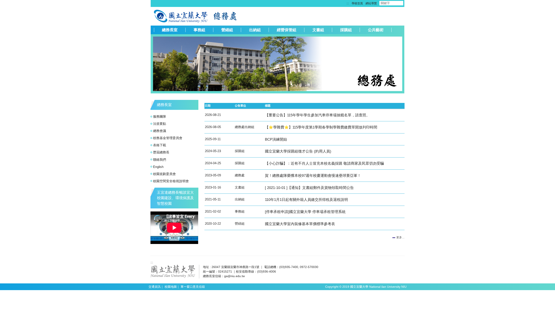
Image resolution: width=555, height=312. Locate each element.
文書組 (318, 30)
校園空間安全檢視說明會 (171, 181)
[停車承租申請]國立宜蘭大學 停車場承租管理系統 (305, 212)
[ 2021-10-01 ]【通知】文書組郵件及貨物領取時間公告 (309, 188)
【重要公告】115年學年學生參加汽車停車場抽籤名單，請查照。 (317, 115)
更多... (400, 237)
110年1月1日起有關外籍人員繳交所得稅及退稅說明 (306, 200)
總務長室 (170, 30)
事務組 (199, 30)
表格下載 (159, 145)
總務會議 (159, 131)
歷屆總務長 (161, 152)
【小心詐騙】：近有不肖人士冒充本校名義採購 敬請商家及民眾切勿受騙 (324, 163)
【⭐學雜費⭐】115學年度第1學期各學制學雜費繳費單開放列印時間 (321, 127)
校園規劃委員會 (164, 174)
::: (347, 3)
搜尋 (407, 3)
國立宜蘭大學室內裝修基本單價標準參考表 (300, 224)
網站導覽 (371, 3)
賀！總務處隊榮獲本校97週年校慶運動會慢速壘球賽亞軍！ (313, 175)
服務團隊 (159, 116)
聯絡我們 (159, 159)
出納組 (255, 30)
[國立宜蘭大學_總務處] (181, 16)
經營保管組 (286, 30)
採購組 (346, 30)
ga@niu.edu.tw (234, 276)
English (158, 167)
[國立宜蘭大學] (172, 271)
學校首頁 (357, 3)
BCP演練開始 (276, 139)
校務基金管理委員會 (167, 138)
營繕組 (227, 30)
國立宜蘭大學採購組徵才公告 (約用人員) (298, 151)
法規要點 (159, 123)
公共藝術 (376, 30)
